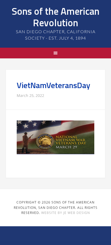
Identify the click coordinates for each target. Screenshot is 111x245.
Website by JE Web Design (65, 212)
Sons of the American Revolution (55, 17)
